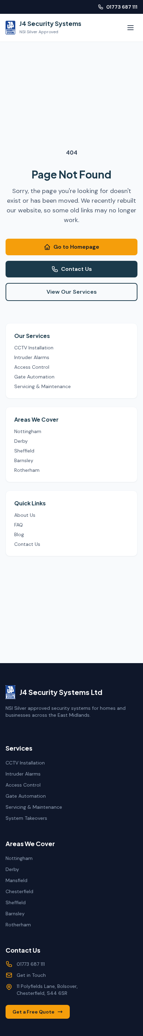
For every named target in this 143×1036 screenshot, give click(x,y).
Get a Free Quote (33, 1012)
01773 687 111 (121, 7)
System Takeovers (26, 818)
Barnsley (23, 460)
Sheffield (24, 451)
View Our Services (72, 291)
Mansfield (16, 880)
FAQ (18, 525)
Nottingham (27, 431)
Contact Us (76, 269)
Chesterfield (19, 891)
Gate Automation (34, 377)
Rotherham (27, 470)
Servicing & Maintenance (42, 386)
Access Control (31, 367)
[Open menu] (130, 28)
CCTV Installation (33, 348)
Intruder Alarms (31, 357)
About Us (24, 515)
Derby (21, 441)
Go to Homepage (76, 246)
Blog (19, 534)
